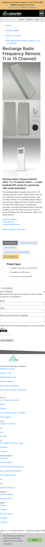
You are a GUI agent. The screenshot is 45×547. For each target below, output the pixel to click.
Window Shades (6, 381)
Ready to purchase (17, 229)
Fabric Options (8, 222)
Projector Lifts (5, 373)
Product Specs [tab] (10, 243)
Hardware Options (10, 219)
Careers (21, 19)
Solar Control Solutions (9, 386)
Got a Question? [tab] (10, 257)
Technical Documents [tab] (28, 243)
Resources (29, 19)
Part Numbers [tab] (9, 247)
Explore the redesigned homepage (22, 7)
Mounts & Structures (8, 377)
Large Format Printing (11, 224)
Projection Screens (7, 369)
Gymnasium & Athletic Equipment (13, 390)
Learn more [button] (7, 544)
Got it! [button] (34, 540)
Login (37, 19)
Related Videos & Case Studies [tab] (16, 252)
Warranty (6, 229)
